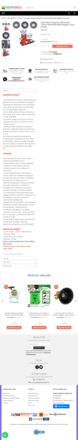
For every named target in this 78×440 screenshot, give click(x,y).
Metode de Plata (33, 393)
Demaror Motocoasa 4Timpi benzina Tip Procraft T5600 (14, 314)
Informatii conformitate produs (12, 254)
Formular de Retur (33, 400)
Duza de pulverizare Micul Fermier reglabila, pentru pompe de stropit (64, 314)
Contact (5, 403)
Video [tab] (5, 258)
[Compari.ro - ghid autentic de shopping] (39, 432)
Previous (6, 22)
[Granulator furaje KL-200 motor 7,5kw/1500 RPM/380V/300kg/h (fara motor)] (24, 34)
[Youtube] (41, 367)
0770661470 (40, 379)
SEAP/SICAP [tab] (6, 262)
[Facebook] (37, 367)
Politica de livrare (8, 400)
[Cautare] (74, 7)
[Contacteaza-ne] (69, 13)
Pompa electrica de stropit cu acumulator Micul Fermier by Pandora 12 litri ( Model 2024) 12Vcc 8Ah (39, 314)
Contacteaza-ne (62, 406)
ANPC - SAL (31, 405)
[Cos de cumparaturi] (74, 13)
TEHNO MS (44, 30)
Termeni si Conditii (8, 396)
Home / (4, 18)
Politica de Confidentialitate (11, 398)
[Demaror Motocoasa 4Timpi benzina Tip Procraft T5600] (14, 295)
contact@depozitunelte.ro (40, 382)
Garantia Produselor (34, 398)
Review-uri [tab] (7, 266)
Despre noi (6, 393)
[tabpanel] (24, 34)
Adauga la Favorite (48, 59)
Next (6, 58)
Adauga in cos (62, 46)
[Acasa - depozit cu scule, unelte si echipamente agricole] (12, 8)
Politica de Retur (33, 396)
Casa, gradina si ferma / (15, 18)
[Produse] (3, 13)
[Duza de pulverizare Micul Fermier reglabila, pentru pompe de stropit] (64, 295)
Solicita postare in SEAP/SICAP (52, 63)
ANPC (29, 403)
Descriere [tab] (6, 90)
